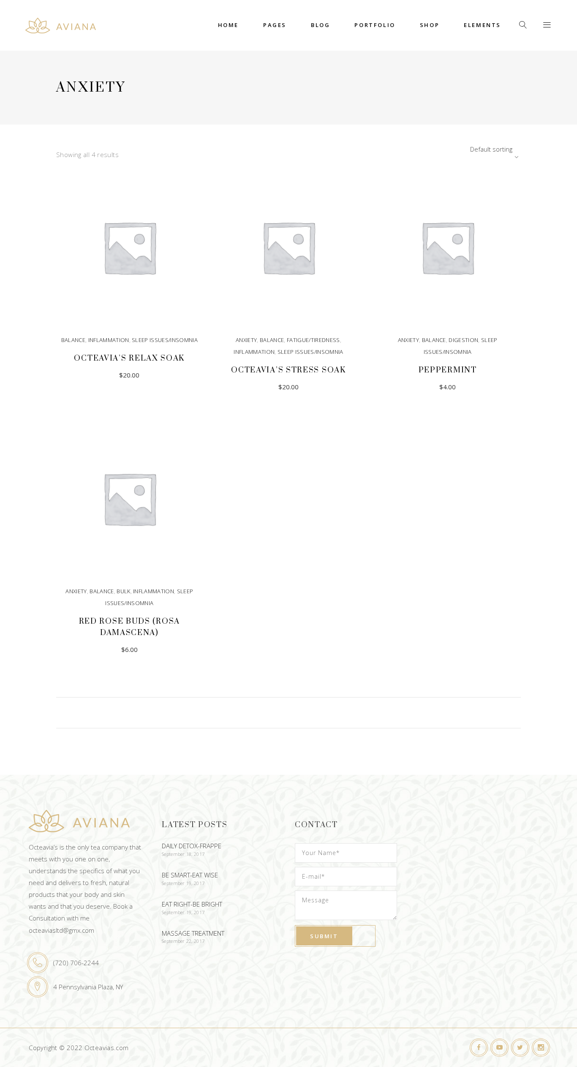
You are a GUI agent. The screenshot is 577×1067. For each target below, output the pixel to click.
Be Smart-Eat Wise (190, 875)
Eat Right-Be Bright (192, 904)
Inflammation (108, 340)
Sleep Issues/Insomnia (165, 340)
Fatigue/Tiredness (313, 340)
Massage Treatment (193, 933)
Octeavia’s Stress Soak (288, 370)
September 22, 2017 (183, 941)
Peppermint (448, 370)
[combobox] (468, 149)
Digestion (463, 340)
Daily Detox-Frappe (191, 846)
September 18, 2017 (183, 854)
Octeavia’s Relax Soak (129, 358)
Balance (73, 340)
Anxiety (246, 340)
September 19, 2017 (183, 883)
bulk (123, 591)
